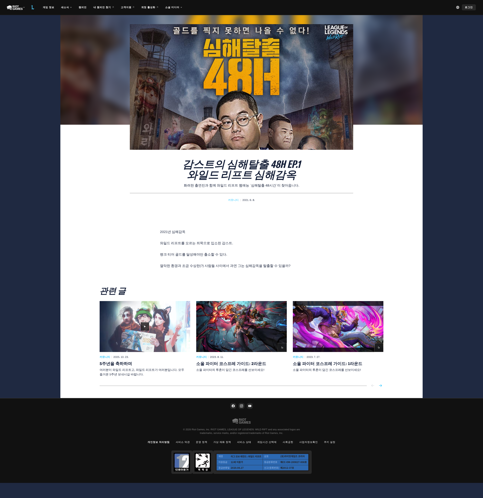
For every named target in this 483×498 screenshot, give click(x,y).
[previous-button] (373, 386)
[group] (241, 339)
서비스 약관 (183, 442)
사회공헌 (288, 442)
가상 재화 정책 (222, 442)
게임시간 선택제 (267, 442)
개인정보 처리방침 (159, 442)
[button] (233, 200)
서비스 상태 (244, 442)
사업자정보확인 (308, 442)
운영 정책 (201, 442)
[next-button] (380, 386)
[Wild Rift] (32, 7)
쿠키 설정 (329, 442)
